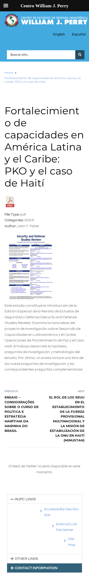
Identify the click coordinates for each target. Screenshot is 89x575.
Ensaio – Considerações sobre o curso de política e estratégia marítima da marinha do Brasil (22, 414)
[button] (44, 499)
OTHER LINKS (26, 558)
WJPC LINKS (25, 499)
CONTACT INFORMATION (36, 568)
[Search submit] (79, 54)
